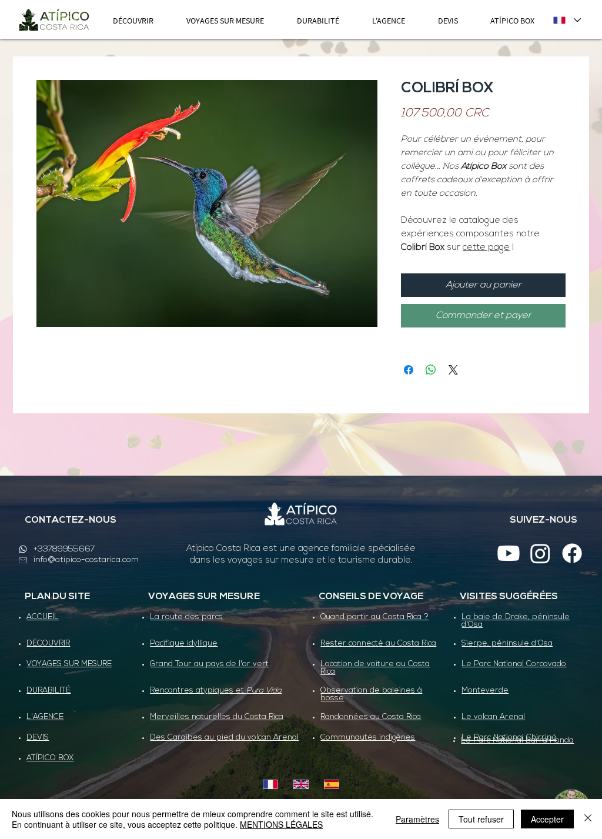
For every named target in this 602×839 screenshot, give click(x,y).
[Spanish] (331, 784)
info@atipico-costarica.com (86, 560)
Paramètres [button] (417, 819)
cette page (486, 247)
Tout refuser (481, 819)
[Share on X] (453, 370)
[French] (271, 784)
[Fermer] (588, 819)
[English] (301, 784)
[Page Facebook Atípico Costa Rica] (572, 553)
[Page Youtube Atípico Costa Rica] (508, 553)
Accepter (547, 819)
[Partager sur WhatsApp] (431, 370)
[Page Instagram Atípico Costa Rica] (540, 553)
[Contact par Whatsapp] (23, 549)
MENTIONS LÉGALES (281, 824)
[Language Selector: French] (566, 20)
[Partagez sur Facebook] (409, 370)
